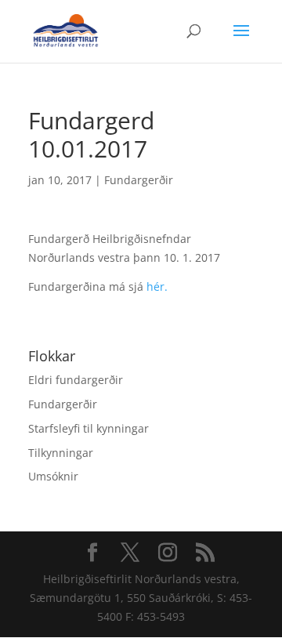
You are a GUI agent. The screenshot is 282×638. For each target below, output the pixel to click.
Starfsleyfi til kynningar (88, 428)
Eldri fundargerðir (75, 379)
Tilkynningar (60, 452)
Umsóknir (53, 476)
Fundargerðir (138, 179)
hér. (157, 286)
